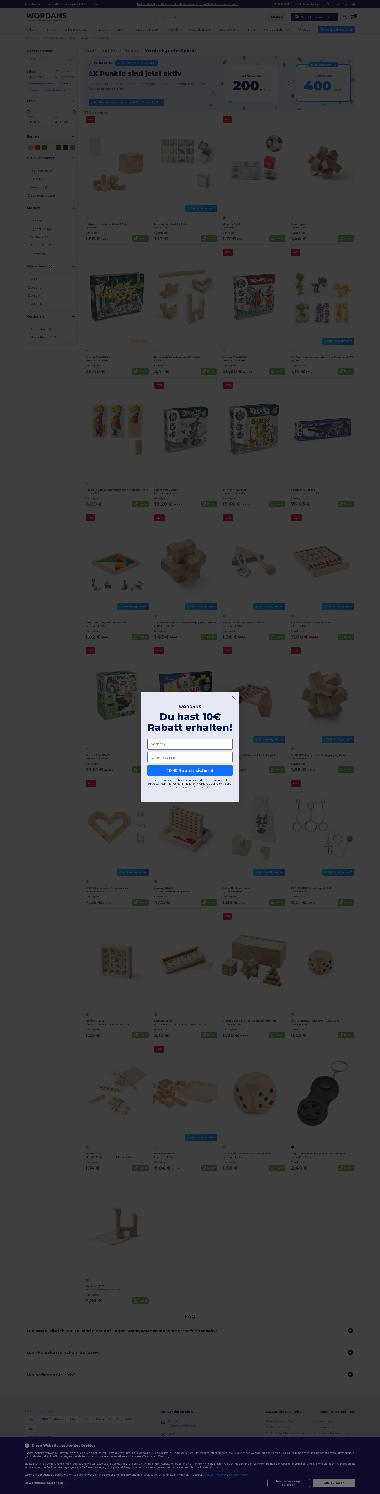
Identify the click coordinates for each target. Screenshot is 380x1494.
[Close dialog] (234, 698)
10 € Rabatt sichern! (190, 770)
